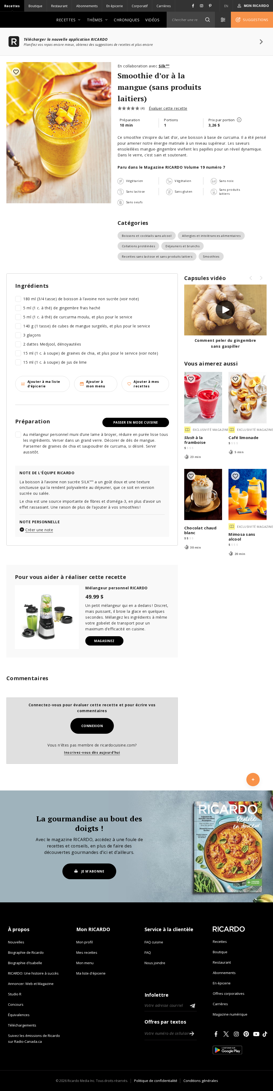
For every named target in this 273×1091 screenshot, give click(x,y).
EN (226, 6)
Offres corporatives (228, 993)
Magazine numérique (230, 1014)
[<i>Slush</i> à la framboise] (203, 397)
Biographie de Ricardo (26, 952)
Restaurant (59, 6)
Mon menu (85, 962)
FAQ (147, 952)
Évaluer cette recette (168, 108)
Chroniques (126, 19)
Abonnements (87, 6)
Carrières (163, 6)
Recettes (12, 6)
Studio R (14, 994)
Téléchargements (22, 1025)
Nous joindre (154, 962)
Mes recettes (86, 952)
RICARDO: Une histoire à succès (33, 973)
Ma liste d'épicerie (91, 973)
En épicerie (114, 6)
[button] (207, 20)
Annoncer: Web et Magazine (31, 983)
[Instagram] (237, 1034)
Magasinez (104, 641)
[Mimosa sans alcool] (247, 494)
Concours (15, 1004)
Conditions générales (200, 1080)
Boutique (35, 6)
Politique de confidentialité (155, 1080)
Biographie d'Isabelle (25, 962)
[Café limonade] (247, 397)
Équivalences (19, 1014)
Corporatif (140, 6)
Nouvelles (16, 942)
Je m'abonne (93, 871)
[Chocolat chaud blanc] (203, 494)
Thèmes (95, 19)
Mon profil (84, 942)
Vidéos (152, 19)
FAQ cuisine (153, 942)
